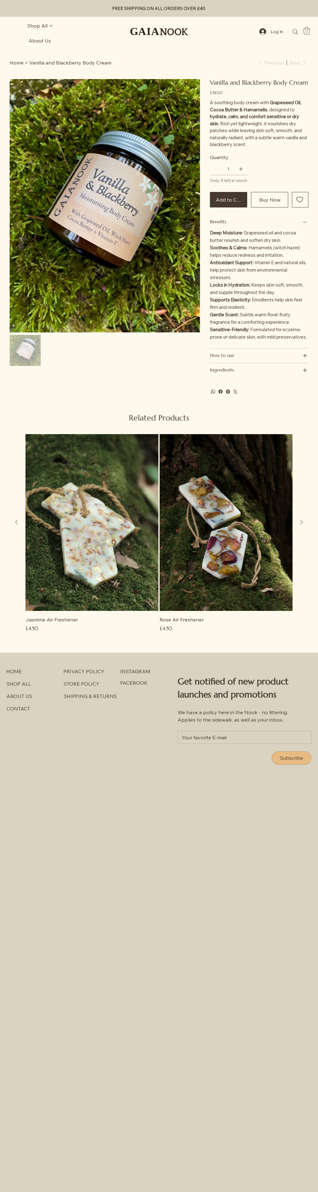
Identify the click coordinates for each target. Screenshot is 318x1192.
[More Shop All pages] (50, 25)
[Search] (295, 32)
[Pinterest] (228, 392)
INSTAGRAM (135, 671)
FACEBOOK (134, 683)
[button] (306, 30)
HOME (14, 671)
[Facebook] (220, 392)
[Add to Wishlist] (300, 199)
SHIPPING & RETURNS (90, 696)
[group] (159, 533)
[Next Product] (301, 522)
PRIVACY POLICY (83, 671)
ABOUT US (19, 696)
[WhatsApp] (213, 392)
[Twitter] (235, 392)
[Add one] (241, 169)
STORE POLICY (81, 684)
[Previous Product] (16, 522)
